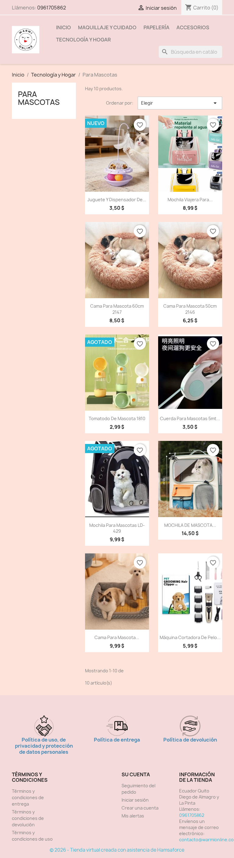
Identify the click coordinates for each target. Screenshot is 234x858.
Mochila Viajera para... (190, 199)
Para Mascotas (39, 98)
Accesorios (192, 27)
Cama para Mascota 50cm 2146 (190, 309)
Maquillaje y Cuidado (107, 27)
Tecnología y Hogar (83, 39)
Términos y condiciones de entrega (28, 797)
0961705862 (51, 7)
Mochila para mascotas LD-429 (117, 528)
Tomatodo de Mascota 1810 (117, 418)
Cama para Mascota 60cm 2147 (117, 309)
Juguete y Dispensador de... (116, 199)
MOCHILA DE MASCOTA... (190, 525)
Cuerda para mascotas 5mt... (190, 418)
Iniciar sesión (135, 800)
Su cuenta (136, 774)
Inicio (63, 27)
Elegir (180, 103)
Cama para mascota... (116, 637)
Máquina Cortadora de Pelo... (190, 637)
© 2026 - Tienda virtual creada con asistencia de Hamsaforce (117, 850)
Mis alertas (133, 816)
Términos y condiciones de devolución (28, 818)
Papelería (156, 27)
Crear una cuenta (140, 808)
